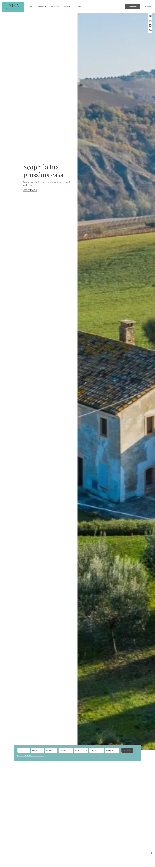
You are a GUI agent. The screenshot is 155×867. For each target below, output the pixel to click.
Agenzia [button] (41, 6)
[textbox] (64, 750)
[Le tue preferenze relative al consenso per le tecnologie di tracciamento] (151, 853)
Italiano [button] (147, 6)
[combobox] (66, 750)
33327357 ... (133, 6)
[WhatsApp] (150, 30)
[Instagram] (150, 25)
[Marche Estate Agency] (13, 6)
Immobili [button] (53, 6)
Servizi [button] (65, 6)
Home (30, 6)
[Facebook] (150, 16)
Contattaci (29, 190)
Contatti (77, 6)
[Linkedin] (150, 21)
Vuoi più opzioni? (30, 756)
